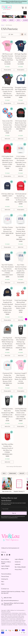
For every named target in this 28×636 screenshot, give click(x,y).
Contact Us (17, 562)
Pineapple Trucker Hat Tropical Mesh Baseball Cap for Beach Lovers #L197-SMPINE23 (20, 91)
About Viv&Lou (5, 559)
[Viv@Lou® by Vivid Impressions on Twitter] (4, 555)
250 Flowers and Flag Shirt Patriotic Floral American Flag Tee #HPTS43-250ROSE (7, 58)
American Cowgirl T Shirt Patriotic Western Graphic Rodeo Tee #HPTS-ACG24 (21, 377)
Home (2, 25)
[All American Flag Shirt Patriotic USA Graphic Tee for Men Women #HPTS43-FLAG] (7, 79)
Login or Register (5, 566)
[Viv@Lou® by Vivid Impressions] (6, 7)
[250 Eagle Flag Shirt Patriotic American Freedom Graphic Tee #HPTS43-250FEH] (20, 46)
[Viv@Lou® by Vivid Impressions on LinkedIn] (9, 555)
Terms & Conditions (6, 574)
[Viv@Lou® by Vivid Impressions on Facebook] (2, 555)
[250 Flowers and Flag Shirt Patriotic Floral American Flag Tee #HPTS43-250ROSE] (7, 46)
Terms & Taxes (5, 576)
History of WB (4, 568)
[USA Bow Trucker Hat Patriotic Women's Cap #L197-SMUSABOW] (7, 219)
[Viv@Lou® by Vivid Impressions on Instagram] (7, 555)
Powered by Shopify (5, 611)
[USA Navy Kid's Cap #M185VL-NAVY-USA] (7, 186)
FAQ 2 (2, 584)
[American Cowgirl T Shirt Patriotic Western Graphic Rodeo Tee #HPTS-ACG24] (20, 365)
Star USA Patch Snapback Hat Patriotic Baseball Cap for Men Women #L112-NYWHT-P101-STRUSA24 (7, 306)
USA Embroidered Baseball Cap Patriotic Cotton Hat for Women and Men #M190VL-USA (20, 198)
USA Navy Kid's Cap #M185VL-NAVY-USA (7, 196)
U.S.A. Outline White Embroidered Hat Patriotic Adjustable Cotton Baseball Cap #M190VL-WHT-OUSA (21, 162)
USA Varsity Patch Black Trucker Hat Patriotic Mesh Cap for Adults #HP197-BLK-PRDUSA (20, 125)
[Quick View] (11, 41)
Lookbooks (17, 564)
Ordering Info (4, 579)
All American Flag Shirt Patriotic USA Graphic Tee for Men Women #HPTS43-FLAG (7, 91)
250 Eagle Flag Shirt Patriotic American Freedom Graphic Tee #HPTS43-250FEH (21, 58)
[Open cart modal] (22, 7)
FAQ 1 (2, 581)
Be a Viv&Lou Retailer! (20, 567)
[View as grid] (22, 34)
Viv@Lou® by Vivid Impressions (17, 610)
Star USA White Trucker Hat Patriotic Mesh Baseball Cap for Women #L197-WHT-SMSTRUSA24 (21, 233)
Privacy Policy (18, 569)
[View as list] (25, 34)
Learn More (16, 2)
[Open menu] (25, 7)
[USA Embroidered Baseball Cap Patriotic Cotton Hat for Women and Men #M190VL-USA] (20, 186)
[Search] (25, 12)
